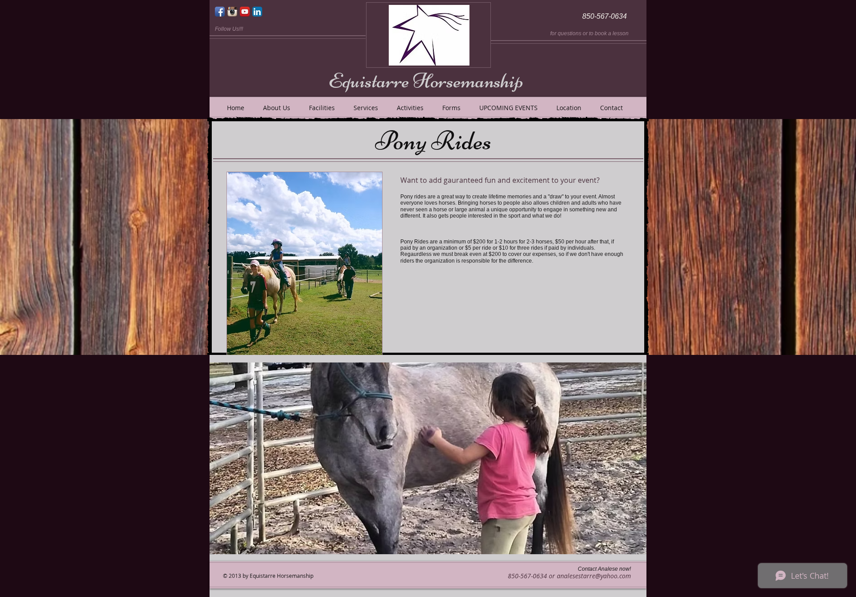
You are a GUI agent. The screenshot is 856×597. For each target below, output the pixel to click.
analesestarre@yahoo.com (594, 576)
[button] (428, 458)
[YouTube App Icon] (245, 11)
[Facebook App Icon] (220, 11)
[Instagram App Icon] (232, 11)
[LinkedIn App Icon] (257, 11)
